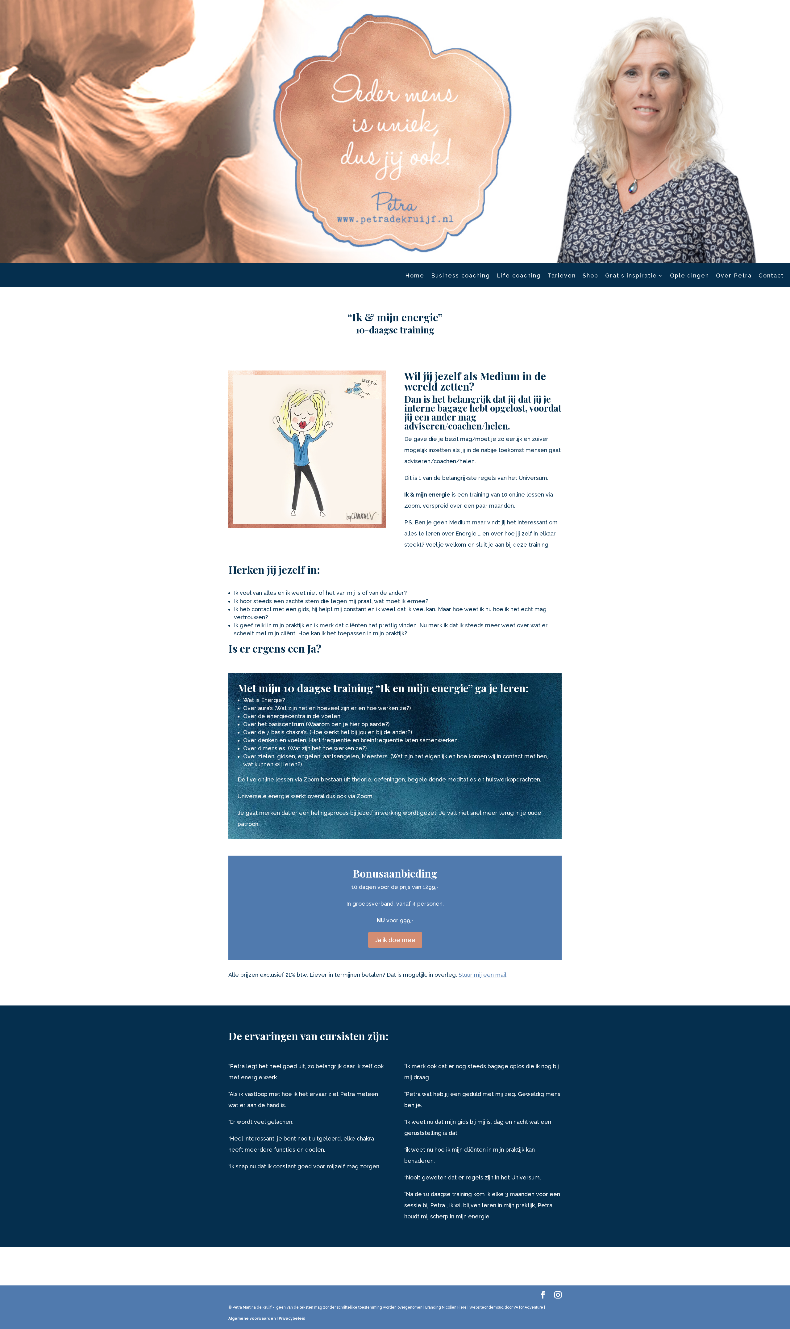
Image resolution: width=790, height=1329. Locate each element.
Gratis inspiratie (631, 276)
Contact (771, 276)
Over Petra (734, 276)
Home (414, 276)
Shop (590, 276)
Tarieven (562, 276)
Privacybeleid (292, 1318)
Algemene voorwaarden (252, 1318)
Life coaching (519, 276)
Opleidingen (689, 276)
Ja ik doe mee (395, 940)
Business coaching (460, 276)
